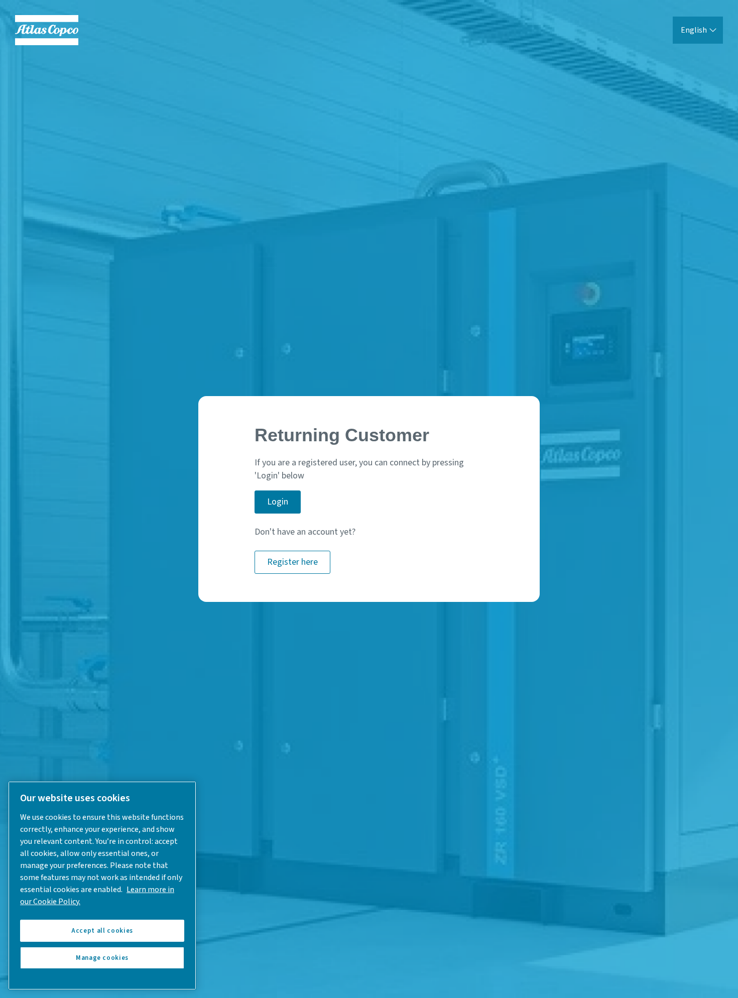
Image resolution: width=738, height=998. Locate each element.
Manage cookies (102, 957)
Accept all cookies (102, 930)
